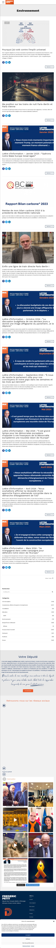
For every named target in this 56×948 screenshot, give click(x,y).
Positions (4, 636)
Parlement (4, 633)
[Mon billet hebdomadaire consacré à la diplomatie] (15, 870)
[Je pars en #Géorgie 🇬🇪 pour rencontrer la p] (15, 845)
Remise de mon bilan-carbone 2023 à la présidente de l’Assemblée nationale (23, 211)
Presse (4, 640)
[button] (54, 921)
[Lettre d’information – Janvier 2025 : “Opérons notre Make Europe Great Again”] (28, 138)
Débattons (31, 910)
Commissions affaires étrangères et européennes (15, 605)
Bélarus (5, 626)
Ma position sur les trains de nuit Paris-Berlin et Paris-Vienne (27, 105)
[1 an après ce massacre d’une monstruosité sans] (40, 870)
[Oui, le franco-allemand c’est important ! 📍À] (15, 794)
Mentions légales (26, 946)
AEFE (4, 615)
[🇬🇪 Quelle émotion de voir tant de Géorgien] (15, 820)
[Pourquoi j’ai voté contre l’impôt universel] (28, 33)
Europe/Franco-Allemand (8, 622)
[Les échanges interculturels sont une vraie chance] (40, 794)
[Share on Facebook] (3, 62)
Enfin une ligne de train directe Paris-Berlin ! (25, 266)
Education (4, 612)
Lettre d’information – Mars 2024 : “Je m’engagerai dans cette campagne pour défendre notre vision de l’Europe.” (23, 550)
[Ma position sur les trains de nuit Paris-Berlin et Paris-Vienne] (28, 86)
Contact (32, 946)
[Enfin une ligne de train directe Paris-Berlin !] (28, 247)
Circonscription (6, 601)
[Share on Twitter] (6, 62)
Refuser (28, 939)
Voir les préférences (28, 943)
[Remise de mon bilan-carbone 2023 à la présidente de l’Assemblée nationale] (28, 193)
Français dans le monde (8, 629)
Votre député (32, 902)
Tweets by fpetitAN (7, 771)
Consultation (5, 608)
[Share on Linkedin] (9, 62)
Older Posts (48, 578)
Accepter (28, 935)
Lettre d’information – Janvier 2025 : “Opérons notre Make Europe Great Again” (26, 154)
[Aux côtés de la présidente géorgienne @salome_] (40, 820)
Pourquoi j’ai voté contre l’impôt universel (24, 49)
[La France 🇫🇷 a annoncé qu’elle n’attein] (40, 845)
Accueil (31, 899)
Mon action (31, 906)
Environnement (6, 619)
